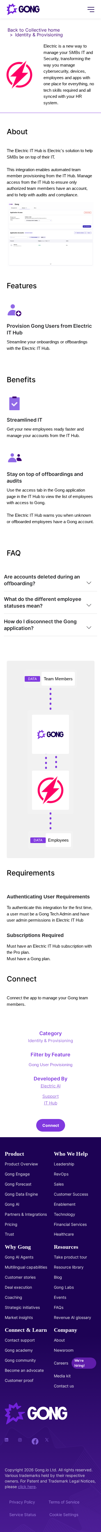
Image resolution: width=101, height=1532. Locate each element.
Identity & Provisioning (50, 1040)
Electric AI (51, 1086)
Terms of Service (64, 1502)
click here (27, 1486)
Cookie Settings (63, 1514)
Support (50, 1096)
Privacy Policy (22, 1502)
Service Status (22, 1514)
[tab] (50, 580)
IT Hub (50, 1103)
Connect (50, 1125)
